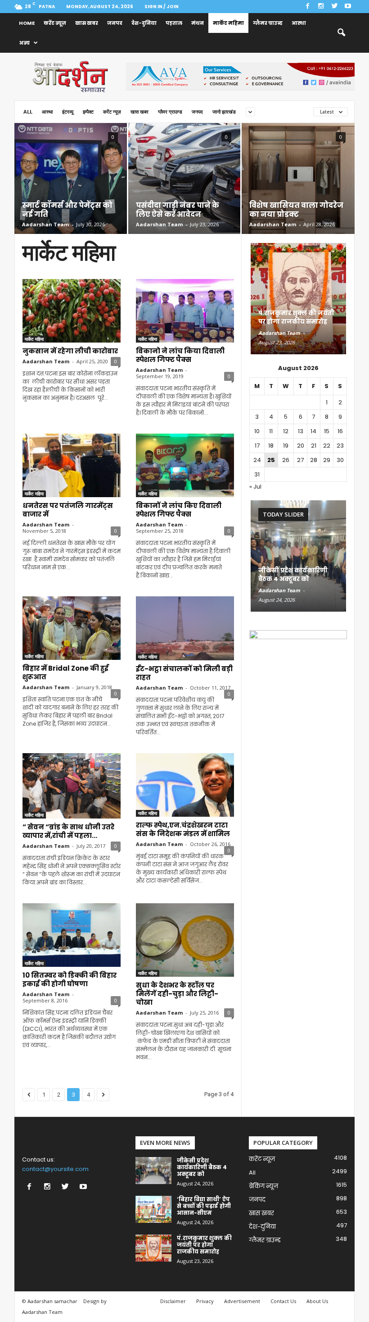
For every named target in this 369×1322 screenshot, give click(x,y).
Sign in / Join (161, 6)
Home (27, 23)
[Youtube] (347, 6)
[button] (341, 33)
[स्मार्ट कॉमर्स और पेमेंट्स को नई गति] (70, 189)
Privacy (205, 1301)
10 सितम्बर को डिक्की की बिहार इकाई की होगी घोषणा (69, 979)
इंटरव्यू (67, 111)
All (27, 111)
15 (326, 431)
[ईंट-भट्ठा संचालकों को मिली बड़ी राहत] (185, 628)
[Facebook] (307, 6)
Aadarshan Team (45, 224)
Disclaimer (173, 1301)
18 (271, 445)
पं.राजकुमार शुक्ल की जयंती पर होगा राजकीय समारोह (296, 317)
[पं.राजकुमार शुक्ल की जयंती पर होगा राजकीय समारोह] (298, 298)
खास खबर (86, 23)
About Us (317, 1301)
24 (257, 460)
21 (313, 445)
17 (257, 445)
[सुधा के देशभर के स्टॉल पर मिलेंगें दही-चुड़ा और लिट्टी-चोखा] (185, 940)
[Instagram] (320, 6)
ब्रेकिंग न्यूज (263, 1186)
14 (313, 431)
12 (285, 431)
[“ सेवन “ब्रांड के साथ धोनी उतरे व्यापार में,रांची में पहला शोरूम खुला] (71, 786)
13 (300, 431)
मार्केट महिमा (228, 23)
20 (300, 445)
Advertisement (242, 1301)
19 (285, 445)
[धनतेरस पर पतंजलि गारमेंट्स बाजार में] (71, 465)
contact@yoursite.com (55, 1169)
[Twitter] (334, 6)
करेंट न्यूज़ (55, 23)
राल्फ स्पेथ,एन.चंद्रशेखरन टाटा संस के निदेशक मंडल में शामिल (183, 829)
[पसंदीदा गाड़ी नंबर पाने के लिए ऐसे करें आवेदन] (184, 178)
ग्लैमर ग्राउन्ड (268, 23)
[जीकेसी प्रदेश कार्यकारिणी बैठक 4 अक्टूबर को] (298, 556)
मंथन (197, 23)
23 (340, 445)
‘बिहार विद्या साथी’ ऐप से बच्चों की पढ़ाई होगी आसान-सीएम (204, 1206)
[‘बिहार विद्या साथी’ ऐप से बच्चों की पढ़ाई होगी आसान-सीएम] (153, 1209)
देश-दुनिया (144, 23)
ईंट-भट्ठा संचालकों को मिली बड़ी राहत (184, 673)
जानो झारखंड (224, 111)
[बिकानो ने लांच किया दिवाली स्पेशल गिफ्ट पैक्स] (185, 311)
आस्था (299, 23)
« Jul (255, 486)
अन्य (24, 42)
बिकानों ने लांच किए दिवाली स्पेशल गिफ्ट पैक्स (178, 510)
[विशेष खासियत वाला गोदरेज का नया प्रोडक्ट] (298, 189)
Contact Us (283, 1301)
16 (340, 431)
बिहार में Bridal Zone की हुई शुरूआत (65, 672)
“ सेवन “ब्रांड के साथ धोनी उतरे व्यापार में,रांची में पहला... (68, 831)
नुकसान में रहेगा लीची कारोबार (70, 351)
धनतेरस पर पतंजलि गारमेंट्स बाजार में (67, 510)
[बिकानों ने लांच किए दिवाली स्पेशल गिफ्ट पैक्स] (185, 465)
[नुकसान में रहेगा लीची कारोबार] (71, 311)
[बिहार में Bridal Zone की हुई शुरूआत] (71, 628)
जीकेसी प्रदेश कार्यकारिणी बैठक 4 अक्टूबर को (293, 574)
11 (271, 431)
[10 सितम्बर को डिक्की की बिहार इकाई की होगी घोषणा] (71, 935)
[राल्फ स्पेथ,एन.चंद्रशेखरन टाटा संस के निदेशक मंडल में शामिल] (185, 785)
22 (326, 445)
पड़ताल (174, 23)
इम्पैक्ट (88, 111)
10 (257, 431)
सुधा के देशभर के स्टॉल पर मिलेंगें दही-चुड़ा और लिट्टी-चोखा (177, 993)
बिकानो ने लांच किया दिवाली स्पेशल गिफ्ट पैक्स (180, 355)
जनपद (114, 23)
